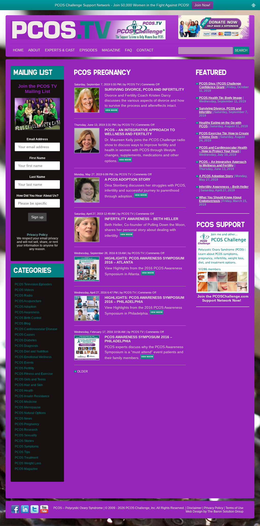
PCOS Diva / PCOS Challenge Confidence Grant (220, 85)
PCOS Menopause (28, 407)
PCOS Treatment (26, 457)
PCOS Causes (25, 334)
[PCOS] (222, 292)
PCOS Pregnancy (27, 424)
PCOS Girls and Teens (30, 379)
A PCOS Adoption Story (127, 179)
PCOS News (23, 418)
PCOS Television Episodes (33, 284)
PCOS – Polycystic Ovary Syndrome (88, 29)
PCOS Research (26, 429)
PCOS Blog (22, 323)
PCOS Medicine (26, 402)
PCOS (130, 508)
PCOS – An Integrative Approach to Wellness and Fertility (140, 132)
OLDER (82, 371)
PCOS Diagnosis (26, 346)
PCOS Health (24, 390)
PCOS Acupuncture (28, 301)
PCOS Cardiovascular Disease (36, 329)
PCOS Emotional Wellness (33, 357)
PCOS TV (133, 84)
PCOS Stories (24, 441)
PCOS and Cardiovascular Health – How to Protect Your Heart (223, 149)
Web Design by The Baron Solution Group (214, 511)
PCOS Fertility (24, 368)
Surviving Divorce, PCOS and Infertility (144, 89)
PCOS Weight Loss (28, 463)
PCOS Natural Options (30, 413)
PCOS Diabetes (26, 340)
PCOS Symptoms (27, 446)
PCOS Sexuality (26, 435)
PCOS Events (24, 362)
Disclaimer (194, 508)
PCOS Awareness (27, 312)
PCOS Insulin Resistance (32, 396)
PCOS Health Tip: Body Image (220, 98)
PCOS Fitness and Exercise (34, 374)
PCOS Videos (24, 290)
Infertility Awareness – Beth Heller (141, 219)
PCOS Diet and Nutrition (31, 351)
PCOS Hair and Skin (29, 385)
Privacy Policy (213, 508)
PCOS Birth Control (28, 318)
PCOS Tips (22, 452)
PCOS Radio (23, 295)
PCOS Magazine (26, 469)
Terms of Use (234, 508)
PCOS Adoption (25, 306)
